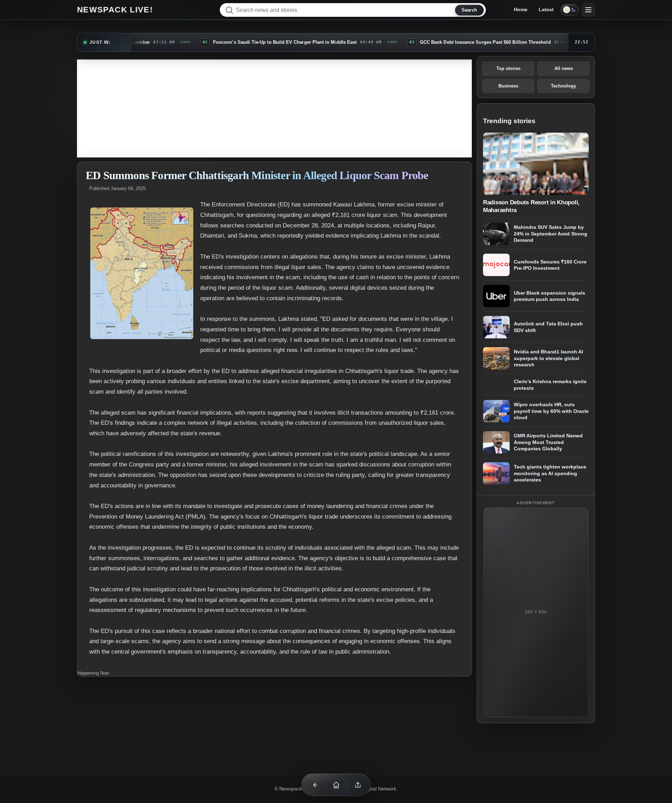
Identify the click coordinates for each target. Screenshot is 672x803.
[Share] (358, 784)
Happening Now (93, 673)
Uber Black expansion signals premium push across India (549, 296)
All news (563, 68)
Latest (546, 9)
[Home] (336, 784)
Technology (563, 86)
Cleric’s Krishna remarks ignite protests (550, 385)
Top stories (508, 68)
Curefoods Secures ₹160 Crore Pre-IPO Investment (550, 265)
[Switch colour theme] (570, 9)
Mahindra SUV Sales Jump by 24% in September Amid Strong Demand (550, 233)
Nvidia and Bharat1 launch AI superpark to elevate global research (548, 358)
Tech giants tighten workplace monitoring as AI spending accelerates (550, 473)
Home (520, 9)
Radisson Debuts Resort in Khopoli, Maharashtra (531, 206)
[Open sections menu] (588, 9)
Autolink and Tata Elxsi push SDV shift (548, 327)
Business (508, 86)
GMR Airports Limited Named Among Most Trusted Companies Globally (548, 442)
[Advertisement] (274, 108)
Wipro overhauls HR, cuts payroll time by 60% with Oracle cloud (551, 411)
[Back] (314, 784)
